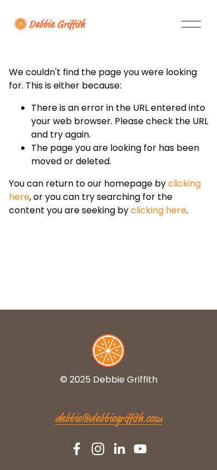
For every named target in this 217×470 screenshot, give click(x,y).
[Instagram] (98, 449)
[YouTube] (140, 449)
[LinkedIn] (119, 449)
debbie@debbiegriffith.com (108, 419)
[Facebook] (76, 449)
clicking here (158, 210)
